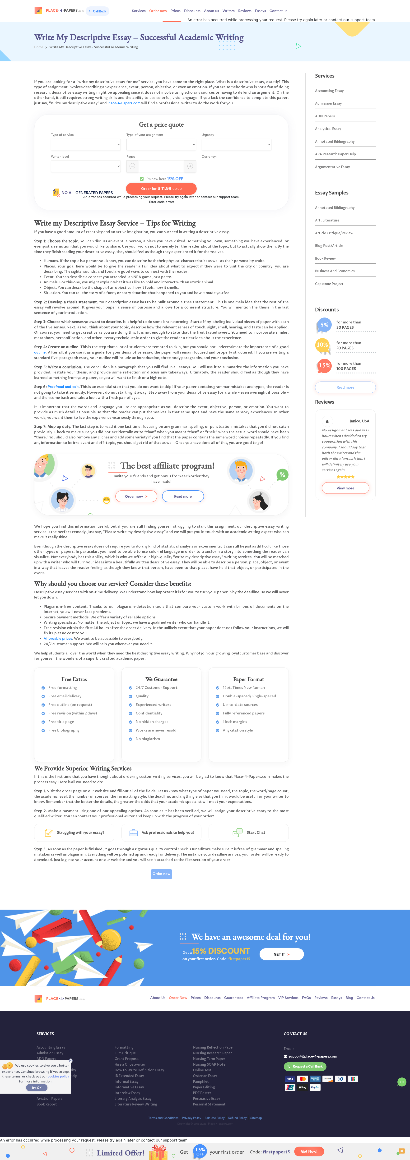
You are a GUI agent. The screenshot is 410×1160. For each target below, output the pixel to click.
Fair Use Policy (215, 1117)
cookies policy (58, 1076)
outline (40, 352)
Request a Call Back (308, 1066)
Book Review (325, 258)
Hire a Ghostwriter (130, 1064)
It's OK (37, 1087)
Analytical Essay (328, 129)
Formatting (124, 1047)
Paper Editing (204, 1087)
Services (139, 11)
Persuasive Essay (206, 1098)
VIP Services (288, 998)
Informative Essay (129, 1087)
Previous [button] (311, 463)
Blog (349, 998)
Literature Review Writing (136, 1104)
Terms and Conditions (163, 1117)
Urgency (208, 135)
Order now (158, 11)
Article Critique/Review (334, 233)
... (402, 1080)
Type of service (62, 135)
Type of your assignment (144, 135)
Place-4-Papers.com (123, 103)
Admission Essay (328, 103)
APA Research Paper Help (335, 154)
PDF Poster (202, 1093)
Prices (176, 11)
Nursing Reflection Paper (213, 1047)
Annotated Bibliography (335, 141)
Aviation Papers (49, 1098)
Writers (229, 11)
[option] (346, 449)
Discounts (192, 11)
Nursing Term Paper (209, 1059)
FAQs (306, 998)
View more (345, 477)
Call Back (99, 11)
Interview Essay (127, 1093)
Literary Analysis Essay (133, 1098)
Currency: (209, 156)
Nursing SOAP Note (209, 1064)
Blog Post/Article (329, 246)
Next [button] (379, 463)
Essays (260, 11)
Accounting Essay (329, 91)
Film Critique (125, 1053)
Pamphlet (201, 1081)
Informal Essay (127, 1081)
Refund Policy (237, 1117)
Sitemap (256, 1117)
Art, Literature (327, 220)
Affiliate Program (261, 998)
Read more (183, 496)
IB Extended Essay (129, 1076)
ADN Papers (325, 116)
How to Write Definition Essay (139, 1070)
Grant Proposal (127, 1059)
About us (211, 11)
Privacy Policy (191, 1117)
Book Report (47, 1104)
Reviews (245, 11)
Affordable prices (58, 638)
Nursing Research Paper (212, 1053)
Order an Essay (205, 1076)
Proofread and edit (63, 387)
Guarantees (233, 998)
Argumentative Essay (332, 167)
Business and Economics (335, 271)
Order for (161, 188)
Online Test (202, 1070)
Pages (130, 156)
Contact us (278, 11)
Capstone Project (329, 284)
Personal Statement (209, 1104)
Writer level (60, 156)
